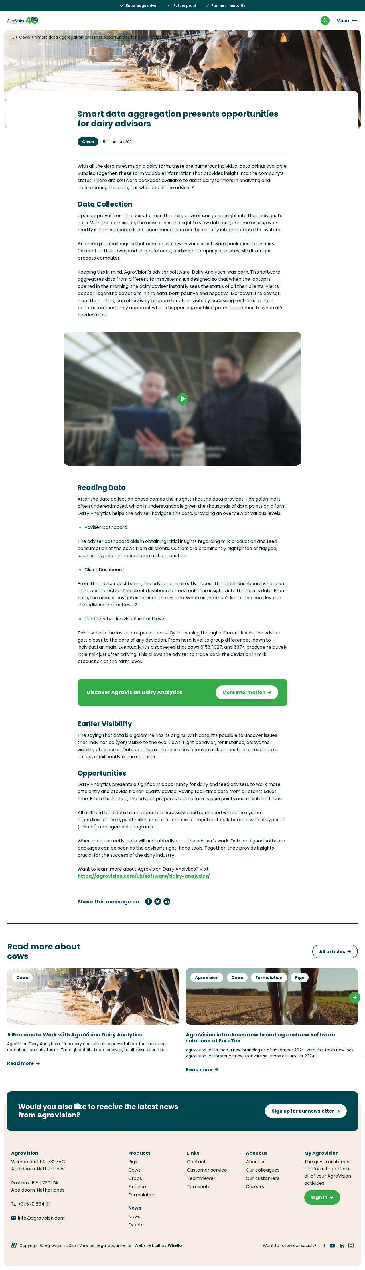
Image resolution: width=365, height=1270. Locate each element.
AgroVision (207, 977)
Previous (10, 997)
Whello (175, 1245)
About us (255, 1161)
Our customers (262, 1178)
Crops (135, 1178)
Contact (196, 1161)
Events (135, 1225)
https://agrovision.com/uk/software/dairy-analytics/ (144, 876)
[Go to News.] (12, 37)
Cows (88, 142)
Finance (137, 1186)
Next (354, 997)
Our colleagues (262, 1170)
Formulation (269, 977)
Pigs (299, 977)
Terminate (199, 1186)
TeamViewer (202, 1178)
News (134, 1216)
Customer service (207, 1170)
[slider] (156, 458)
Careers (255, 1186)
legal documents (114, 1245)
